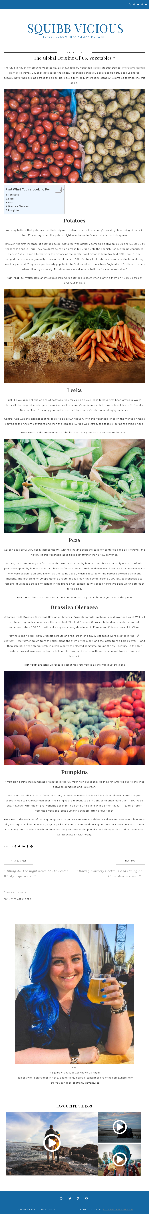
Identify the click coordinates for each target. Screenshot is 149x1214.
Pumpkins (13, 210)
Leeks (11, 198)
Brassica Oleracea (18, 206)
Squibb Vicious (75, 28)
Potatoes (13, 194)
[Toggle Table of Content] (56, 190)
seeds (97, 67)
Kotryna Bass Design (118, 1209)
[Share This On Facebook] (15, 846)
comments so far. (17, 891)
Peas (11, 202)
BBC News (125, 253)
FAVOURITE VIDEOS (74, 1106)
